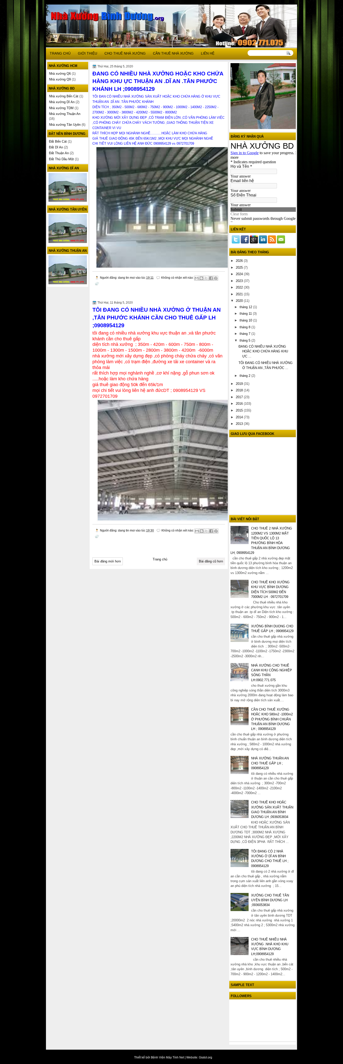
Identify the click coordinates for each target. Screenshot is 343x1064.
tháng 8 (245, 327)
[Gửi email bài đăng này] (196, 278)
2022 (240, 287)
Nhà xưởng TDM (61, 108)
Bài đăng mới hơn (107, 561)
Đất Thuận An (59, 153)
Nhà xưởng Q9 (60, 79)
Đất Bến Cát (58, 141)
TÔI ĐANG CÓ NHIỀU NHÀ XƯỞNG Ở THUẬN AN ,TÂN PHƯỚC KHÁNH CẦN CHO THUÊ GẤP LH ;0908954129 (156, 318)
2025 (240, 267)
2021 (240, 294)
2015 (240, 410)
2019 (240, 384)
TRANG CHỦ (60, 53)
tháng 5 (245, 340)
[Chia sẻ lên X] (206, 278)
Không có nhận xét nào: (177, 277)
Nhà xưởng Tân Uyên (65, 125)
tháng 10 (246, 320)
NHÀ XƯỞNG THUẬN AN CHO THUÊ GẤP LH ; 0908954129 (270, 763)
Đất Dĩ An (56, 147)
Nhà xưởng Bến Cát (63, 96)
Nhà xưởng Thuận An (64, 114)
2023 (240, 281)
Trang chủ (160, 559)
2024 (240, 274)
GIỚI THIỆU (87, 53)
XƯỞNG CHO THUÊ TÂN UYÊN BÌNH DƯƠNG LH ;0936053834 (270, 900)
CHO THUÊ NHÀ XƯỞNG (125, 53)
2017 (240, 397)
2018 (240, 390)
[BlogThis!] (201, 278)
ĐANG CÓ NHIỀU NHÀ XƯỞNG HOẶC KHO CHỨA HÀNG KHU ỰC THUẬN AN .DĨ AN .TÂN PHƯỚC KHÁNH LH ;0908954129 (157, 81)
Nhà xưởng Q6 (60, 73)
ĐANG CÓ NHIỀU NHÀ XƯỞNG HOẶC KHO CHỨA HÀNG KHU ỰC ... (263, 351)
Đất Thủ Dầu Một (61, 159)
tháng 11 (246, 313)
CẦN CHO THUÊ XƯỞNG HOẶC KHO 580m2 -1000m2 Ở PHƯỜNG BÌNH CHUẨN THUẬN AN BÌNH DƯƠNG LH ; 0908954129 (272, 719)
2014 (240, 417)
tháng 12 (246, 307)
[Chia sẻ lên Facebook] (210, 278)
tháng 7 (245, 334)
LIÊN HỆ (207, 53)
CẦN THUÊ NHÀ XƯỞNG (173, 53)
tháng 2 (245, 376)
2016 (240, 403)
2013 (240, 424)
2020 (240, 301)
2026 (240, 261)
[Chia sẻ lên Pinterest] (215, 278)
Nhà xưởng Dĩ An (62, 102)
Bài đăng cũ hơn (211, 561)
